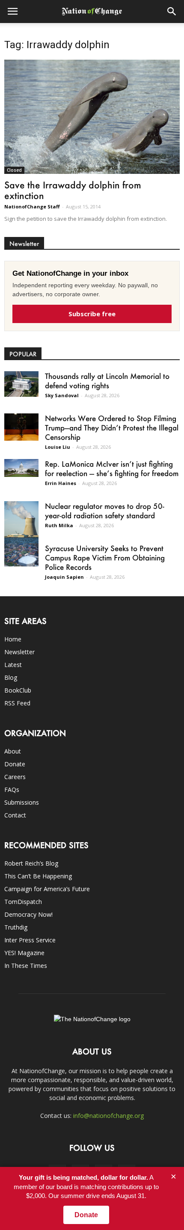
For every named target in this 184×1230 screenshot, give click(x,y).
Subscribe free (92, 313)
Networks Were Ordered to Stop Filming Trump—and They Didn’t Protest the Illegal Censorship (111, 427)
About (12, 751)
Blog (10, 677)
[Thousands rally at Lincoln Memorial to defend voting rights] (21, 383)
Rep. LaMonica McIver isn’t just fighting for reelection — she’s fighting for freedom (111, 468)
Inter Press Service (30, 940)
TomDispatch (23, 902)
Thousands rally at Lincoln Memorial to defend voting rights (107, 380)
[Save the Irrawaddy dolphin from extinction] (92, 117)
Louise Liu (57, 447)
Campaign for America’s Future (47, 889)
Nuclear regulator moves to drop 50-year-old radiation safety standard (104, 510)
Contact (15, 815)
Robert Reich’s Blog (31, 863)
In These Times (25, 965)
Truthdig (15, 927)
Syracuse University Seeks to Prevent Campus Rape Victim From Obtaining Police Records (105, 557)
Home (12, 639)
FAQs (11, 789)
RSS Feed (17, 703)
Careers (15, 777)
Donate (14, 764)
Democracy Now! (28, 914)
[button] (172, 11)
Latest (13, 665)
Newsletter (19, 652)
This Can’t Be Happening (38, 876)
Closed (14, 170)
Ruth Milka (59, 525)
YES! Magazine (24, 953)
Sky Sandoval (62, 395)
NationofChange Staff (32, 206)
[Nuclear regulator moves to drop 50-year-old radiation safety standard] (21, 522)
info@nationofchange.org (108, 1116)
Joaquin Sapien (64, 577)
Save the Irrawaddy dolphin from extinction (72, 190)
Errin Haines (60, 483)
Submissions (21, 802)
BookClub (17, 690)
